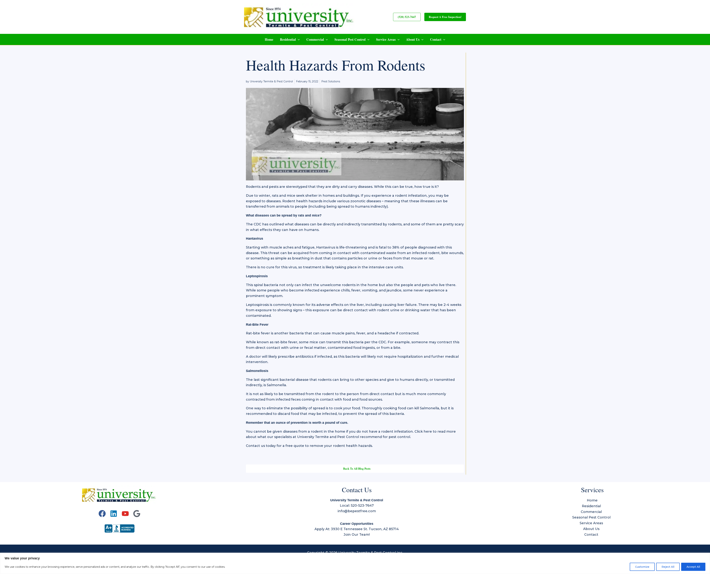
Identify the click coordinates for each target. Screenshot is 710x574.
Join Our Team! (357, 535)
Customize (642, 566)
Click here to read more (435, 431)
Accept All (693, 566)
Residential (288, 39)
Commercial (315, 39)
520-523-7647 (362, 505)
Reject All (668, 566)
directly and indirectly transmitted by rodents (362, 224)
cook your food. (347, 408)
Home (269, 39)
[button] (407, 17)
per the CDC (375, 342)
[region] (355, 563)
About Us (413, 39)
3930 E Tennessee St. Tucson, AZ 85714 (365, 529)
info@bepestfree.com (357, 511)
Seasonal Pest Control (350, 39)
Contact (435, 39)
